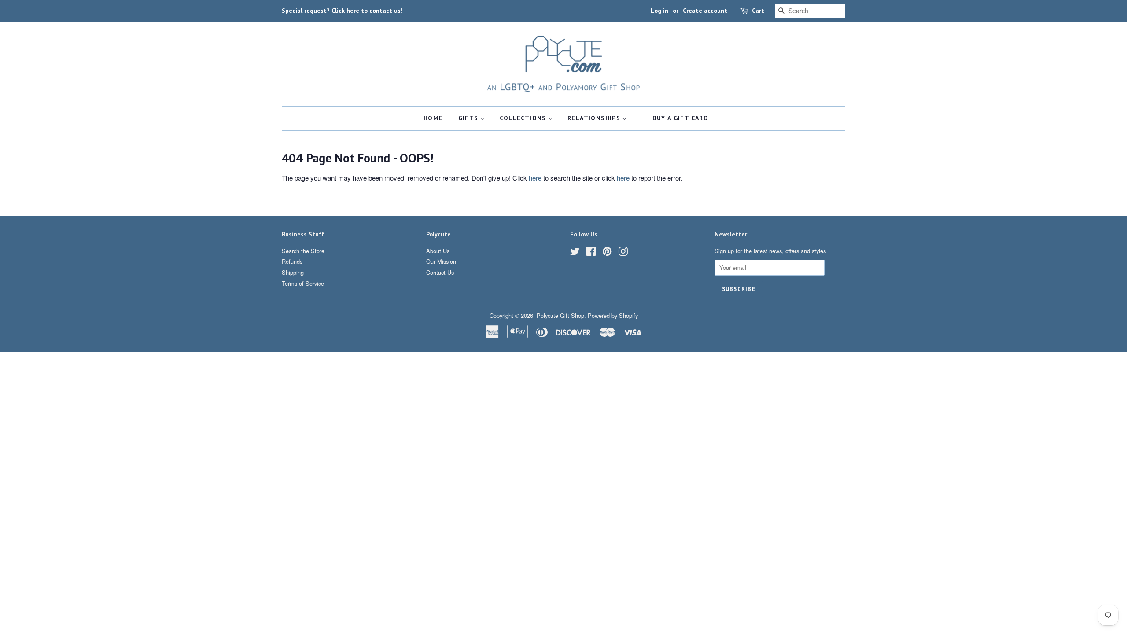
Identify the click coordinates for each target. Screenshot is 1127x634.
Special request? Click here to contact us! (342, 11)
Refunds (292, 261)
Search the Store (303, 251)
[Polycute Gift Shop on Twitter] (575, 253)
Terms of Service (303, 283)
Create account (705, 11)
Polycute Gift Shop (560, 315)
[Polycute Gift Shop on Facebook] (591, 253)
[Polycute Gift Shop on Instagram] (623, 253)
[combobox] (810, 11)
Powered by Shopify (613, 315)
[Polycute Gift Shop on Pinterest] (607, 253)
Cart (758, 11)
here (535, 177)
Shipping (293, 272)
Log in (659, 11)
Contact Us (440, 272)
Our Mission (441, 261)
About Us (437, 251)
